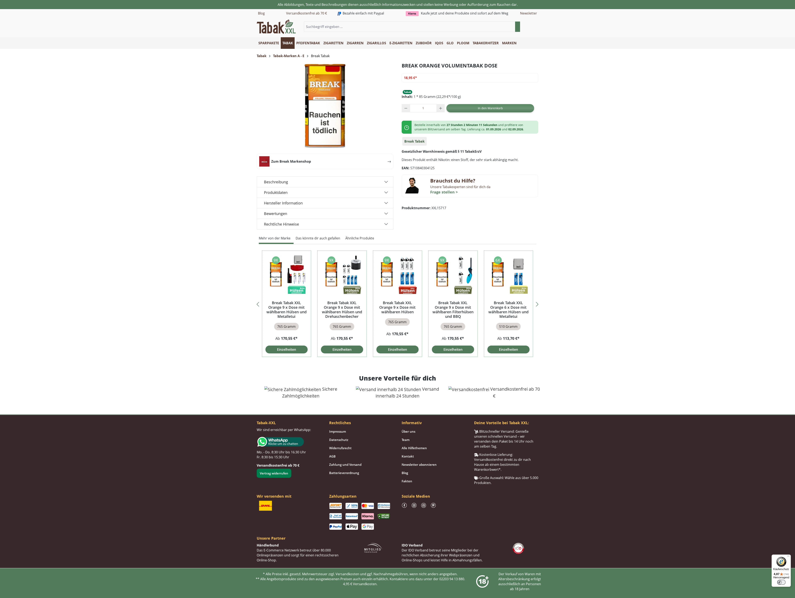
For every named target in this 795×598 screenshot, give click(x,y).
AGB (332, 456)
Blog (261, 13)
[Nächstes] (537, 303)
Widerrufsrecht (340, 448)
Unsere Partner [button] (271, 538)
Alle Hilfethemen (414, 448)
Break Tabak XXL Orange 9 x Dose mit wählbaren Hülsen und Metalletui (286, 309)
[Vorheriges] (258, 303)
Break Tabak (414, 141)
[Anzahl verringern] (406, 108)
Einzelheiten (286, 349)
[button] (535, 26)
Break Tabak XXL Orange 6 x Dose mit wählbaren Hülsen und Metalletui (508, 309)
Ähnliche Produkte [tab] (359, 238)
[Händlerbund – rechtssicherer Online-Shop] (373, 547)
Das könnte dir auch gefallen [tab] (318, 238)
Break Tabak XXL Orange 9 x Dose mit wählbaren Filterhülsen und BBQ (452, 309)
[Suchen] (517, 27)
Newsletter (528, 13)
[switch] (781, 582)
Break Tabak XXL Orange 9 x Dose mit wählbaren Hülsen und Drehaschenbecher (342, 309)
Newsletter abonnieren (419, 464)
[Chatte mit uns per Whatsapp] (289, 442)
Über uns (408, 431)
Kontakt (408, 456)
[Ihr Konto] (530, 26)
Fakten (407, 481)
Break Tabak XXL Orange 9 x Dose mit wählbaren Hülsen (397, 307)
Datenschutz (338, 440)
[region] (397, 303)
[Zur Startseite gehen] (276, 26)
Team (406, 440)
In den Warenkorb (490, 108)
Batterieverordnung (344, 473)
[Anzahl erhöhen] (440, 108)
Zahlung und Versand (345, 464)
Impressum (337, 431)
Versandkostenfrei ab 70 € (306, 13)
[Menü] (788, 557)
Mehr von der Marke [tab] (274, 238)
